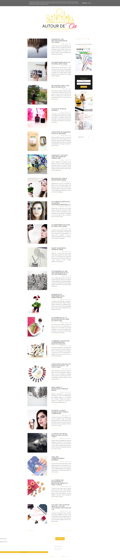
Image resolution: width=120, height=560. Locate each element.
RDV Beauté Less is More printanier (59, 179)
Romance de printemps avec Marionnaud (58, 296)
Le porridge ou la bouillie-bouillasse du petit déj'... (60, 319)
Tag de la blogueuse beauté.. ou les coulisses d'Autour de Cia (61, 507)
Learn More (84, 3)
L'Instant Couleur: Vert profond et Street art (60, 157)
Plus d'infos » (55, 56)
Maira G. (68, 556)
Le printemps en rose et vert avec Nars (61, 225)
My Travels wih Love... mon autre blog (61, 86)
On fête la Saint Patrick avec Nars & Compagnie (60, 412)
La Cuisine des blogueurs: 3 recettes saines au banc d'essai (60, 482)
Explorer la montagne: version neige (60, 389)
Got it (89, 3)
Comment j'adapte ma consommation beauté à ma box (61, 342)
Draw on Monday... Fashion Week (59, 248)
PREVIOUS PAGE (66, 530)
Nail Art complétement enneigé (58, 458)
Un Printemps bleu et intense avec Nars (61, 63)
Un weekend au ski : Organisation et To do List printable (60, 273)
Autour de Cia (56, 556)
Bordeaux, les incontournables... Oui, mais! (60, 41)
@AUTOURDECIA (60, 538)
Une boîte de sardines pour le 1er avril (61, 132)
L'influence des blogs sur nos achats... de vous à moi (61, 365)
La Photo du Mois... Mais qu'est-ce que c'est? (60, 435)
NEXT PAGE (31, 530)
